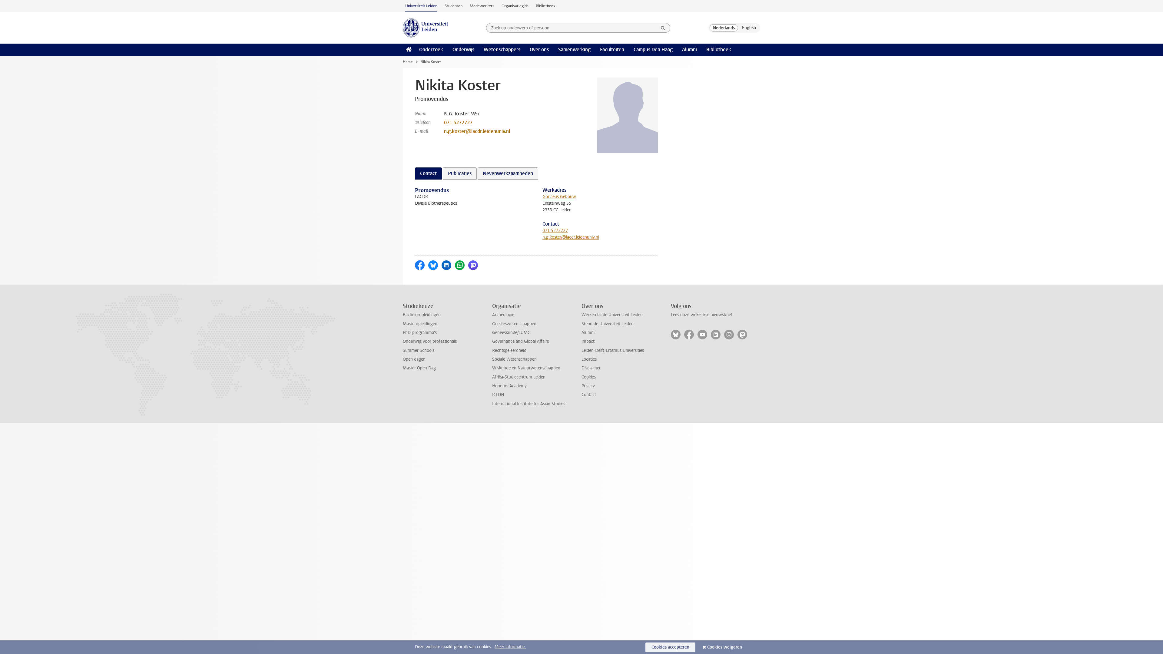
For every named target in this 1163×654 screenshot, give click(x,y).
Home (408, 61)
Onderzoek (431, 49)
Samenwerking (574, 49)
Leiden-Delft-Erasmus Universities (613, 350)
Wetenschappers (502, 49)
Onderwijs (463, 49)
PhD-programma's (420, 332)
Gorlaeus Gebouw (559, 197)
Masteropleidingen (420, 324)
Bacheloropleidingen (422, 315)
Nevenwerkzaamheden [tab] (508, 173)
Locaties (589, 359)
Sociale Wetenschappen (514, 359)
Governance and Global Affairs (520, 341)
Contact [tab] (428, 173)
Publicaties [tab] (460, 173)
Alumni (689, 49)
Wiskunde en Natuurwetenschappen (526, 368)
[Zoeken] (663, 28)
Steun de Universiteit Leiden (608, 324)
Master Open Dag (419, 368)
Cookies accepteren (670, 647)
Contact (589, 395)
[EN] (749, 27)
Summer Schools (418, 350)
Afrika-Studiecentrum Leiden (518, 377)
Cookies (589, 377)
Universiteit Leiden (421, 5)
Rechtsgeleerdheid (509, 350)
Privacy (588, 386)
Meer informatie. (510, 647)
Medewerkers (482, 5)
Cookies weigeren (724, 647)
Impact (588, 341)
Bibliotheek (545, 5)
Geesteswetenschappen (514, 324)
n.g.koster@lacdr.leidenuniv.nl (477, 131)
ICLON (498, 395)
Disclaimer (591, 368)
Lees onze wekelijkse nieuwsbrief (701, 315)
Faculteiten (612, 49)
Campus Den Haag (653, 49)
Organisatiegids (515, 5)
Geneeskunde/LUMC (511, 332)
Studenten (453, 5)
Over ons (539, 49)
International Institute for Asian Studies (528, 404)
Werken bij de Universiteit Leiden (612, 315)
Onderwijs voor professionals (430, 341)
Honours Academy (509, 386)
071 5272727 (458, 122)
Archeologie (503, 315)
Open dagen (414, 359)
